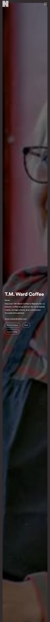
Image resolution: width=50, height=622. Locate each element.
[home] (5, 4)
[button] (45, 4)
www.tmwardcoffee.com (16, 319)
